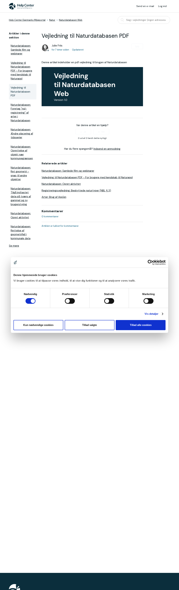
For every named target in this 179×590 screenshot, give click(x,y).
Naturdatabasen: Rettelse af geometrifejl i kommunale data (21, 232)
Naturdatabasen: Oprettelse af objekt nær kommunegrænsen (22, 152)
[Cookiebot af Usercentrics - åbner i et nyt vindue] (150, 262)
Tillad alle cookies (141, 324)
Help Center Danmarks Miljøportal (27, 20)
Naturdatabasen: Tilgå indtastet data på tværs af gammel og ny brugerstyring (21, 196)
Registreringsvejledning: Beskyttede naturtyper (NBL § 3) (76, 190)
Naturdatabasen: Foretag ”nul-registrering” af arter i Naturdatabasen (21, 112)
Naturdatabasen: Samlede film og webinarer (21, 49)
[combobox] (144, 20)
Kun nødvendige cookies (38, 324)
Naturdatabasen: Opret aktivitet (21, 215)
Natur (52, 20)
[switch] (70, 301)
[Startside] (21, 6)
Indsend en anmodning (107, 149)
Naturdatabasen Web (70, 20)
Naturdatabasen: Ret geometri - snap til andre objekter (21, 173)
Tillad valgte (89, 324)
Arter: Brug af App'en (54, 197)
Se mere (14, 245)
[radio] (83, 131)
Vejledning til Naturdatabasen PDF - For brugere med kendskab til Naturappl (21, 70)
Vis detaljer (151, 313)
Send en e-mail (145, 6)
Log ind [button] (162, 6)
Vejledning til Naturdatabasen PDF (20, 91)
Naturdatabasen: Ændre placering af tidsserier (22, 133)
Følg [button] (137, 46)
